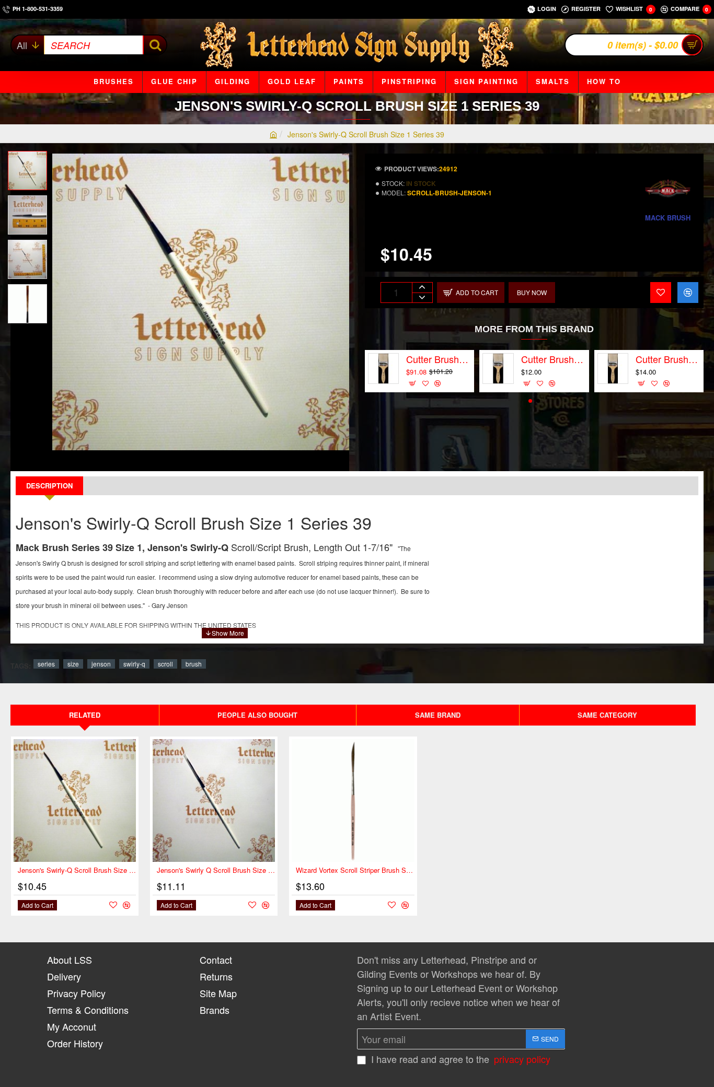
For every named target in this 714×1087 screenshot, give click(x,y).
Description (49, 485)
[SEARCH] (154, 45)
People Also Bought (257, 715)
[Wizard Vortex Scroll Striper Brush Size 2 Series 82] (353, 800)
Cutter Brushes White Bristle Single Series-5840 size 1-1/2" (668, 359)
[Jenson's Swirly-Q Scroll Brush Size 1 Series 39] (75, 800)
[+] (422, 288)
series (46, 663)
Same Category (607, 715)
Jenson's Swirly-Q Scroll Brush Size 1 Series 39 (77, 870)
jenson (101, 663)
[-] (422, 297)
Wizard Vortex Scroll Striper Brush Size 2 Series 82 (355, 870)
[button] (31, 159)
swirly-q (134, 663)
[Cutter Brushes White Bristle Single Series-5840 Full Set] (383, 368)
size (73, 663)
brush (194, 663)
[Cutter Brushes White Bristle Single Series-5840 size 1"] (497, 368)
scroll (165, 663)
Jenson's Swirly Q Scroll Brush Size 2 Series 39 (216, 870)
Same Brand (437, 715)
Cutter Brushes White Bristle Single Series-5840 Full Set (438, 359)
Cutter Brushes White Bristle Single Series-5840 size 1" (553, 359)
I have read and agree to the (459, 1059)
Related (84, 715)
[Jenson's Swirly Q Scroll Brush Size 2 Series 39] (214, 800)
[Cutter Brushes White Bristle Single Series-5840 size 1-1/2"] (612, 368)
